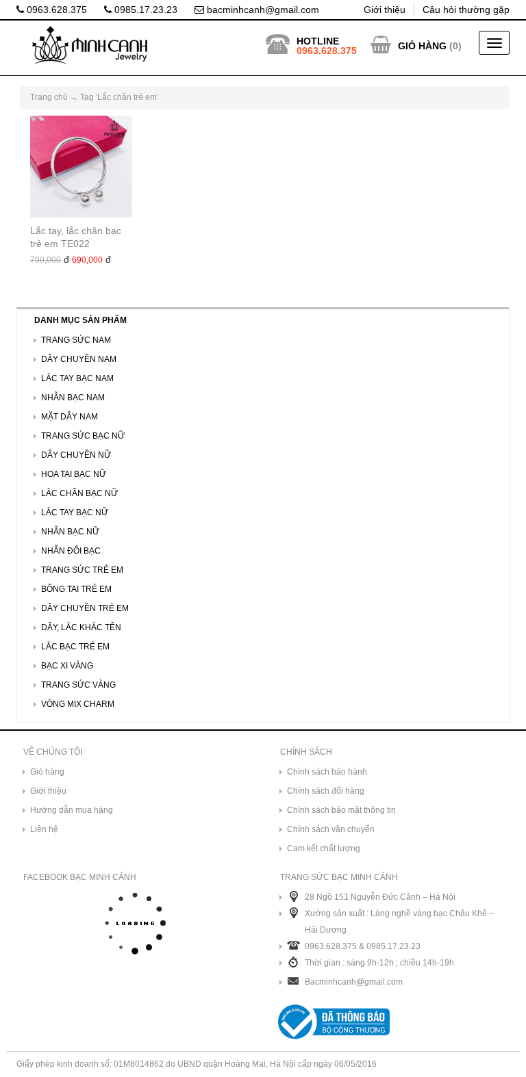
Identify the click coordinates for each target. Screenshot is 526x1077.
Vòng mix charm (77, 704)
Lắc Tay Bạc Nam (77, 378)
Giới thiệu (384, 9)
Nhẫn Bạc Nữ (70, 531)
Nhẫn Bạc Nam (73, 397)
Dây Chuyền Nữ (76, 455)
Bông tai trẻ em (76, 589)
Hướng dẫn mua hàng (71, 810)
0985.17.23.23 (144, 9)
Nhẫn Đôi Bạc (71, 551)
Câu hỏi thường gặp (466, 9)
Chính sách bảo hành (327, 772)
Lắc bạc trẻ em (75, 646)
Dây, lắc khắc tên (81, 627)
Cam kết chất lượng (323, 848)
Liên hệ (44, 829)
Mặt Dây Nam (69, 416)
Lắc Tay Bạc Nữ (74, 512)
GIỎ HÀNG (422, 45)
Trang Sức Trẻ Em (82, 570)
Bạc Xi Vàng (67, 666)
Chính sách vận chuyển (331, 829)
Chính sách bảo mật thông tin (341, 810)
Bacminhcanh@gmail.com (354, 982)
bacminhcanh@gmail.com (261, 9)
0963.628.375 (55, 9)
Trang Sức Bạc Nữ (83, 436)
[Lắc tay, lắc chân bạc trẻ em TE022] (81, 167)
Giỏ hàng (47, 772)
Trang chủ (49, 97)
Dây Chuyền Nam (78, 359)
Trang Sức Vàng (78, 685)
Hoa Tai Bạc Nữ (73, 474)
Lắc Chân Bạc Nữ (79, 493)
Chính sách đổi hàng (325, 791)
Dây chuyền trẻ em (85, 608)
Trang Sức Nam (76, 340)
